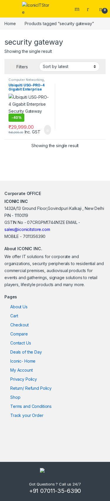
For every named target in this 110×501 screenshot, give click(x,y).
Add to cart (47, 130)
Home (10, 23)
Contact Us (20, 342)
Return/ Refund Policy (31, 388)
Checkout (19, 324)
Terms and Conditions (31, 406)
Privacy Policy (23, 379)
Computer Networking (26, 80)
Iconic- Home (22, 361)
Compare (19, 333)
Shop (15, 397)
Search (78, 9)
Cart (14, 315)
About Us (19, 306)
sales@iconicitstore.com (27, 229)
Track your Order (26, 415)
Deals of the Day (26, 351)
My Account (21, 370)
